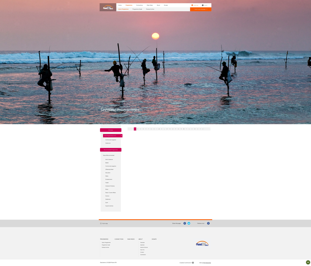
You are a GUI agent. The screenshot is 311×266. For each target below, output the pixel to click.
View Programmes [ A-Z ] (110, 135)
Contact (142, 252)
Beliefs (107, 162)
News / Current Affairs (110, 192)
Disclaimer (103, 262)
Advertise (142, 245)
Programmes (129, 5)
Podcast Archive (150, 9)
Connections (139, 5)
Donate (166, 5)
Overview (142, 242)
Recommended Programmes (111, 149)
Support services (109, 205)
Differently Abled (109, 169)
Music (106, 189)
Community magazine (110, 139)
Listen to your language (200, 9)
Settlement (108, 143)
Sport (106, 202)
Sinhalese (110, 130)
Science (107, 196)
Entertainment (108, 179)
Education (107, 172)
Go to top (105, 223)
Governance (143, 254)
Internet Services (144, 247)
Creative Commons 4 (186, 262)
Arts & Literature (109, 159)
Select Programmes (123, 9)
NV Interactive (207, 262)
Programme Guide (137, 9)
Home (120, 5)
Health (107, 182)
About (158, 5)
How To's (142, 249)
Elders (106, 176)
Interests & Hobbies (110, 186)
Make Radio (150, 5)
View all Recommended (108, 155)
